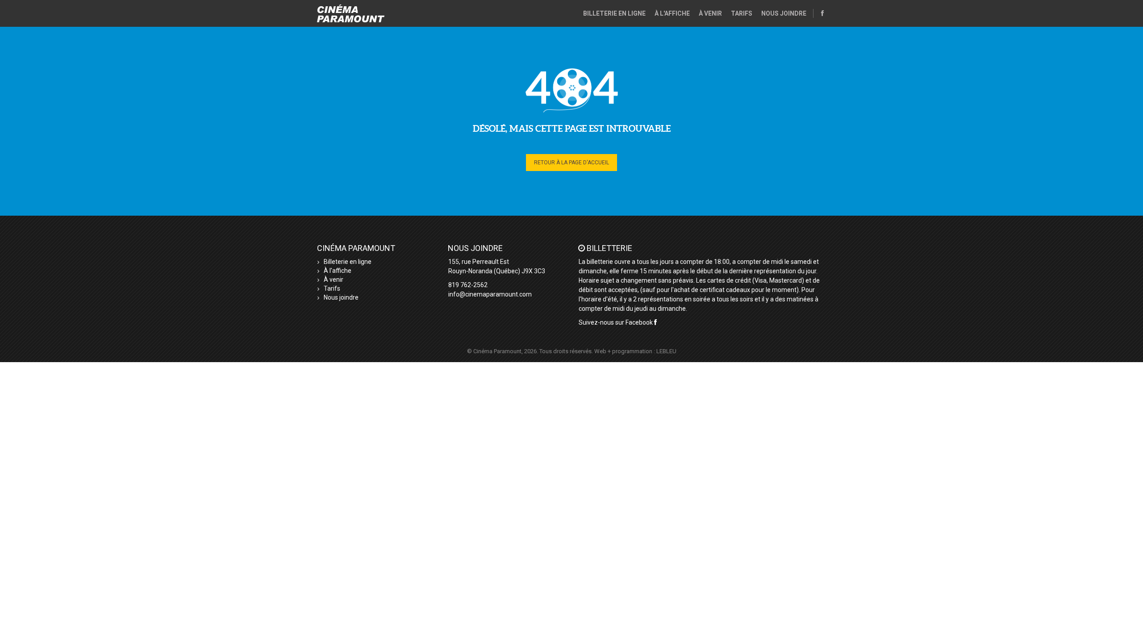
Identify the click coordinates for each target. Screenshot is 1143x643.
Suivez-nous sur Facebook (616, 322)
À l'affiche (672, 13)
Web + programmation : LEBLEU (635, 351)
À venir (710, 13)
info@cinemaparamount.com (490, 294)
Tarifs (741, 13)
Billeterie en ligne (614, 13)
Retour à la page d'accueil (571, 162)
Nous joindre (783, 13)
